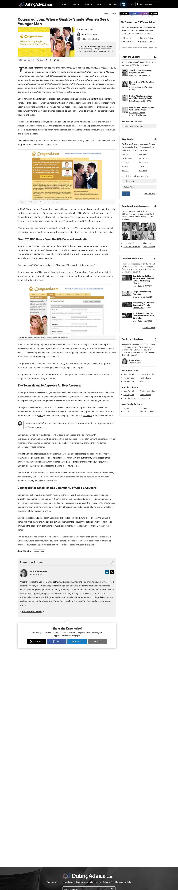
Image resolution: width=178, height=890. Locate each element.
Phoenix (125, 170)
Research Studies (147, 41)
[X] (112, 572)
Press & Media (129, 41)
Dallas (141, 166)
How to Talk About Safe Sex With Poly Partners (141, 108)
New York (126, 154)
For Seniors (145, 381)
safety (41, 415)
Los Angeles (127, 158)
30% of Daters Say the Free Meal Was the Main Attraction (143, 315)
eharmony (144, 407)
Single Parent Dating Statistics (142, 292)
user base (42, 472)
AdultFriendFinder (148, 411)
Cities (76, 4)
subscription (83, 506)
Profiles (88, 434)
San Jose (143, 170)
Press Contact (149, 246)
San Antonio (144, 158)
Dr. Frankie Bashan (137, 112)
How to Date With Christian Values (141, 83)
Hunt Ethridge (135, 75)
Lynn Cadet (138, 285)
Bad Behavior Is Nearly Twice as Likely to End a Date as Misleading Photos (143, 279)
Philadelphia (144, 154)
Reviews (113, 4)
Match (126, 407)
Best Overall (129, 374)
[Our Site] (131, 4)
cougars (51, 67)
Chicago (125, 162)
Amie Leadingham (136, 86)
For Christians (129, 398)
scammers (87, 415)
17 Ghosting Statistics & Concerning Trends (143, 303)
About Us (127, 38)
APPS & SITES (39, 551)
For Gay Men (129, 377)
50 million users (143, 30)
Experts (88, 4)
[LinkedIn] (107, 572)
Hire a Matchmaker (132, 246)
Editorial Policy (146, 38)
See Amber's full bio (32, 611)
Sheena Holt (138, 296)
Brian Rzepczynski (137, 101)
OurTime (127, 411)
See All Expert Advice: (132, 121)
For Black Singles (147, 374)
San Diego (143, 162)
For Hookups (129, 381)
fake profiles (81, 461)
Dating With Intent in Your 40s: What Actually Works (140, 97)
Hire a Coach (129, 243)
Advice (65, 4)
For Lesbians (145, 377)
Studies (100, 4)
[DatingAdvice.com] (35, 4)
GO (126, 193)
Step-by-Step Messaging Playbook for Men (140, 71)
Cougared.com (58, 75)
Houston (125, 166)
